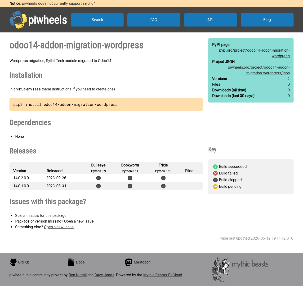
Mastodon (142, 262)
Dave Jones (104, 275)
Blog (267, 20)
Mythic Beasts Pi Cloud (162, 275)
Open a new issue (79, 221)
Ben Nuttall (78, 275)
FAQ (153, 20)
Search (97, 20)
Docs (80, 262)
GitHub (23, 262)
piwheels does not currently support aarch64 (59, 3)
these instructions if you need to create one (78, 89)
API (210, 20)
